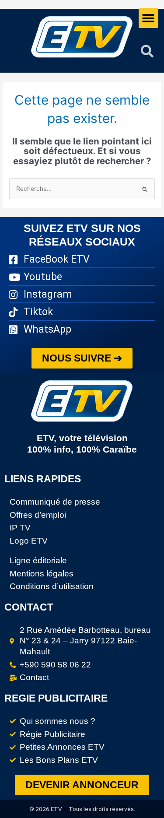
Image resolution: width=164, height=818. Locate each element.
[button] (148, 18)
